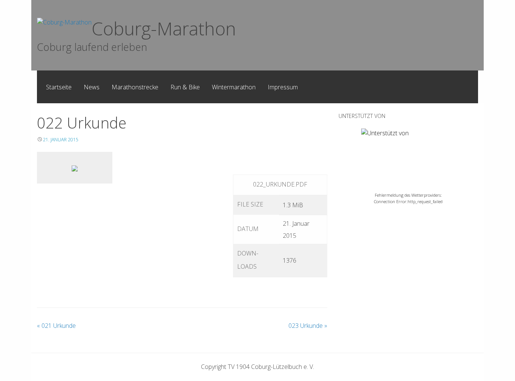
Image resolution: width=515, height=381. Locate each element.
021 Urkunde (56, 325)
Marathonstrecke (135, 87)
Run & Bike (185, 87)
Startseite (59, 87)
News (92, 87)
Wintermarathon (234, 87)
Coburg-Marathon (164, 28)
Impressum (283, 87)
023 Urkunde (307, 325)
